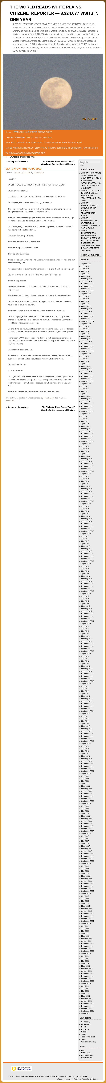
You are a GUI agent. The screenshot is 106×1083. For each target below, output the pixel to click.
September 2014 (87, 621)
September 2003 (87, 951)
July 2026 (85, 266)
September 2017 (87, 531)
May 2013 (85, 661)
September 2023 (87, 351)
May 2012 (85, 691)
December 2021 (87, 404)
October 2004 (86, 919)
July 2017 (85, 536)
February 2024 (86, 339)
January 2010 (86, 761)
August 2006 (86, 864)
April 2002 (85, 994)
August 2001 (86, 1014)
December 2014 (87, 614)
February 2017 (86, 549)
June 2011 (85, 719)
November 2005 (87, 886)
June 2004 (85, 929)
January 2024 (86, 341)
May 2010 (85, 751)
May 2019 (85, 481)
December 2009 (87, 764)
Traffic (83, 1039)
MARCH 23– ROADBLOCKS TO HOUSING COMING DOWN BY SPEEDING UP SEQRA (44, 142)
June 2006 (85, 869)
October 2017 (86, 529)
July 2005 (85, 896)
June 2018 (85, 509)
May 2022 (85, 391)
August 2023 (86, 354)
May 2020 (85, 451)
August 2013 (86, 654)
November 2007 (87, 826)
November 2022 (87, 376)
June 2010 (85, 749)
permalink (10, 401)
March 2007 (85, 846)
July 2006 (85, 866)
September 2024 (87, 321)
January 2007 (86, 851)
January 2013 (86, 671)
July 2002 (85, 986)
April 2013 (85, 664)
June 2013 (85, 659)
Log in (83, 1050)
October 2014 (86, 619)
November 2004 (87, 916)
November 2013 (87, 646)
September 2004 (87, 921)
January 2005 (86, 911)
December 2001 (87, 1004)
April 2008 (85, 814)
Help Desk (85, 1029)
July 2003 (85, 956)
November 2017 (87, 526)
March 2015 (85, 606)
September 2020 (87, 441)
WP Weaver (93, 1079)
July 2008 (85, 806)
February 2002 (86, 999)
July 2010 (85, 746)
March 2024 (85, 336)
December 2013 (87, 644)
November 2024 (87, 316)
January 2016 (86, 581)
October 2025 (86, 289)
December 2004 (87, 914)
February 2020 (86, 459)
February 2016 (86, 579)
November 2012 (87, 676)
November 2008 (87, 796)
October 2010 (86, 739)
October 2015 (86, 589)
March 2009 (85, 786)
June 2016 (85, 569)
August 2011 (86, 714)
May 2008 (85, 811)
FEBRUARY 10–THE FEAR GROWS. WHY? (33, 132)
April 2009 (85, 784)
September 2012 (87, 681)
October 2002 (86, 979)
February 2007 (86, 849)
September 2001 (87, 1011)
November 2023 (87, 346)
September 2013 (87, 651)
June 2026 (85, 269)
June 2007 (85, 839)
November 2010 (87, 736)
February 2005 (86, 909)
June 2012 (85, 689)
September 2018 (87, 501)
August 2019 (86, 474)
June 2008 (85, 809)
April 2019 (85, 484)
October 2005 (86, 889)
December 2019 (87, 464)
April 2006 (85, 874)
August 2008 (86, 804)
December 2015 (87, 584)
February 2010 (86, 759)
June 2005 (85, 899)
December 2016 (87, 554)
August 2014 (86, 624)
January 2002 (86, 1001)
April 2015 (85, 604)
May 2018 (85, 511)
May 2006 (85, 871)
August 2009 (86, 774)
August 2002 (86, 984)
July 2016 (85, 566)
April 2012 (85, 694)
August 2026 (86, 264)
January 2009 (86, 791)
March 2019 (85, 486)
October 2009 (86, 769)
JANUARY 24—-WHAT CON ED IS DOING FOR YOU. (29, 137)
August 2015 (86, 594)
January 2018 (86, 521)
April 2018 (85, 514)
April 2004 (85, 934)
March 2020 (85, 456)
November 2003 (87, 946)
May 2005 (85, 901)
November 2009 (87, 766)
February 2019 (86, 489)
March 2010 (85, 756)
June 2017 (85, 539)
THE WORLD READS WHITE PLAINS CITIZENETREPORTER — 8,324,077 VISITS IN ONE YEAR (54, 13)
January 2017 (86, 551)
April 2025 (85, 304)
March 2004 (85, 936)
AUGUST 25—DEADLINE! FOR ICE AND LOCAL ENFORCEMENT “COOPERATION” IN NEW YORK (91, 196)
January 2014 (86, 641)
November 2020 (87, 436)
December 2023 (87, 344)
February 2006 (86, 879)
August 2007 (86, 834)
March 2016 (85, 576)
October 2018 (86, 499)
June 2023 (85, 359)
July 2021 (85, 416)
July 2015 (85, 596)
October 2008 (86, 799)
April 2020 (85, 454)
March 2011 (85, 726)
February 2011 (86, 729)
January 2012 (86, 701)
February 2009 (86, 789)
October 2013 (86, 649)
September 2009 (87, 771)
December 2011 (87, 704)
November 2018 (87, 496)
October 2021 (86, 409)
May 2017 (85, 541)
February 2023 (86, 369)
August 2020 (86, 444)
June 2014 (85, 629)
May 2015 (85, 601)
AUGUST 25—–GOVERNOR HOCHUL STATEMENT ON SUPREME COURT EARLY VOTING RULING (91, 223)
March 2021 (85, 426)
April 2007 (85, 844)
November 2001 (87, 1006)
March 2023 (85, 366)
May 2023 (85, 361)
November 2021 (87, 406)
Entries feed (85, 1053)
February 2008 (86, 819)
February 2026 (86, 279)
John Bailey (39, 173)
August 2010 (86, 744)
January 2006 (86, 881)
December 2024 (87, 314)
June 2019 (85, 479)
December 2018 (87, 494)
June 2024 (85, 329)
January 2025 (86, 311)
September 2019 (87, 471)
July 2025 (85, 296)
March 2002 (85, 996)
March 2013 (85, 666)
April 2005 (85, 904)
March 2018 (85, 516)
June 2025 (85, 299)
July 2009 (85, 776)
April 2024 (85, 334)
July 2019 (85, 476)
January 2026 (86, 281)
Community (85, 1022)
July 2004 (85, 926)
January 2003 (86, 971)
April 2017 (85, 544)
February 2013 (86, 669)
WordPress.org (86, 1058)
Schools (84, 1032)
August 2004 (86, 924)
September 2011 (87, 711)
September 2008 (87, 801)
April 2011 (85, 724)
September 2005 (87, 891)
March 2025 (85, 306)
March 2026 (85, 276)
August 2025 (86, 294)
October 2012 (86, 679)
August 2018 (86, 504)
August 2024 (86, 324)
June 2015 (85, 599)
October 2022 (86, 379)
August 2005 (86, 894)
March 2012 (85, 696)
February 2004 (86, 939)
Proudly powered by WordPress (69, 1079)
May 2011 (85, 721)
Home (8, 132)
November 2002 (87, 976)
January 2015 (86, 611)
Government (86, 1024)
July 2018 (85, 506)
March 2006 (85, 876)
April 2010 (85, 754)
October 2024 (86, 319)
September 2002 (87, 981)
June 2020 (85, 449)
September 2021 (87, 411)
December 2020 (87, 434)
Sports (83, 1034)
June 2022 (85, 389)
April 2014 (85, 634)
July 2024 (85, 326)
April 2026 (85, 274)
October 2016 (86, 559)
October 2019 (86, 469)
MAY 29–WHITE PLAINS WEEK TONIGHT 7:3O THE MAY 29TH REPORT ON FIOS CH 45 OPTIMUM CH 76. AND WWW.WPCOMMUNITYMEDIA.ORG (52, 150)
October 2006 (86, 859)
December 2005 (87, 884)
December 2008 (87, 794)
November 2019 (87, 466)
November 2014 (87, 616)
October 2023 (86, 349)
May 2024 (85, 331)
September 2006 (87, 861)
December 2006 (87, 854)
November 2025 (87, 286)
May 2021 (85, 421)
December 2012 (87, 674)
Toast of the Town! (88, 1037)
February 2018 (86, 519)
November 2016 (87, 556)
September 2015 (87, 591)
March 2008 (85, 816)
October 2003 (86, 949)
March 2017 (85, 546)
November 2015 (87, 586)
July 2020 (85, 446)
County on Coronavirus (17, 162)
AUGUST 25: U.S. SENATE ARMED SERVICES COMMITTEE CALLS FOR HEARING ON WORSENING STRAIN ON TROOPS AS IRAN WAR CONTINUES (91, 180)
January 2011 (86, 731)
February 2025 (86, 309)
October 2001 (86, 1009)
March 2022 (85, 396)
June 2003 (85, 959)
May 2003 (85, 961)
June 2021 (85, 419)
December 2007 (87, 824)
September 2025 (87, 291)
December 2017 (87, 524)
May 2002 (85, 991)
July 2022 (85, 386)
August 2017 (86, 534)
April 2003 (85, 964)
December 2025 (87, 284)
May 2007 (85, 841)
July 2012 (85, 686)
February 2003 (86, 969)
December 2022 (87, 374)
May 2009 (85, 781)
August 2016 (86, 564)
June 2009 (85, 779)
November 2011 (87, 706)
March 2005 (85, 906)
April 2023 (85, 364)
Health (83, 1027)
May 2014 (85, 631)
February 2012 (86, 699)
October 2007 (86, 829)
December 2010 (87, 734)
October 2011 (86, 709)
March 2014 (85, 636)
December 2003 (87, 944)
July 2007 (85, 836)
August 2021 (86, 414)
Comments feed (87, 1055)
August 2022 (86, 384)
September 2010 (87, 741)
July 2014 (85, 626)
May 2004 (85, 931)
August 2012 (86, 684)
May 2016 (85, 571)
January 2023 (86, 371)
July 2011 (84, 716)
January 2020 (86, 461)
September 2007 (87, 831)
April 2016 (85, 574)
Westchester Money (88, 1042)
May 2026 (85, 271)
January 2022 (86, 401)
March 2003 (85, 966)
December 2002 (87, 974)
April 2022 (85, 394)
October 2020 (86, 439)
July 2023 (85, 356)
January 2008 (86, 821)
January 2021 (86, 431)
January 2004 (86, 941)
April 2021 (85, 424)
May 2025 (85, 301)
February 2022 (86, 399)
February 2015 (86, 609)
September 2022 (87, 381)
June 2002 (85, 989)
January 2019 (86, 491)
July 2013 (85, 656)
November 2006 (87, 856)
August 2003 (86, 954)
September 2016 (87, 561)
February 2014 (86, 639)
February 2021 (86, 429)
